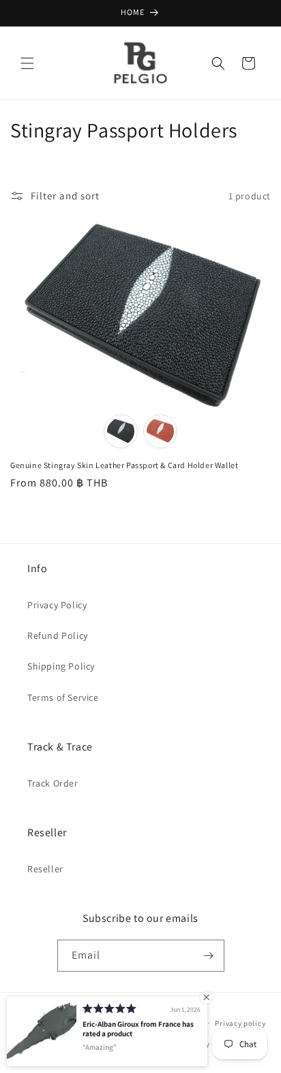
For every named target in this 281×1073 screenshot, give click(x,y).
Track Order (52, 783)
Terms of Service (63, 697)
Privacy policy (240, 1023)
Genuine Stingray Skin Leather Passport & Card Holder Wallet (124, 465)
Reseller (45, 869)
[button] (27, 63)
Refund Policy (57, 635)
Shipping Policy (61, 666)
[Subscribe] (209, 956)
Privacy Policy (57, 605)
